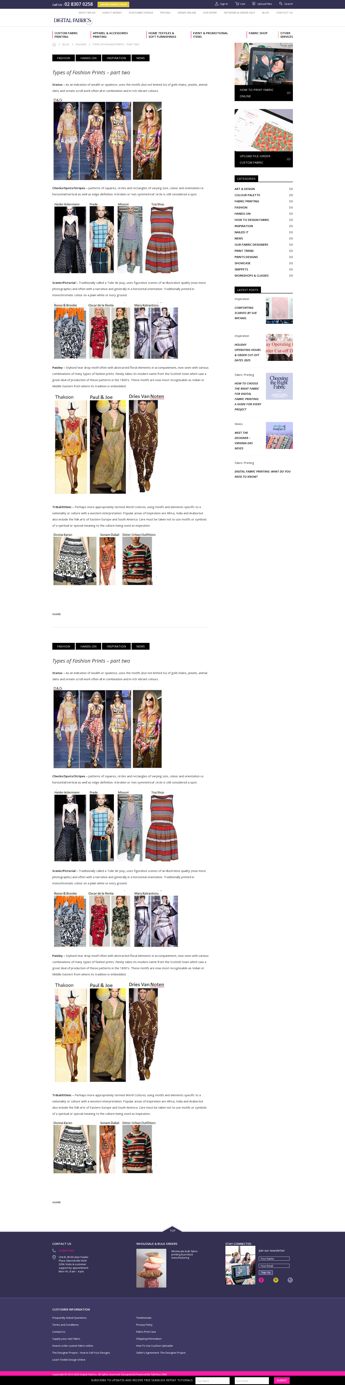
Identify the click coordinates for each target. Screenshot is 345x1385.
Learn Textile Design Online (68, 1359)
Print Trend (244, 250)
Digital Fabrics (73, 21)
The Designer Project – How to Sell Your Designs (81, 1352)
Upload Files (264, 4)
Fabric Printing (247, 201)
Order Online (186, 12)
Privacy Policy (144, 1324)
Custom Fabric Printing (66, 34)
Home (54, 44)
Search (288, 4)
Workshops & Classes (252, 275)
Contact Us (284, 12)
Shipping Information (149, 1338)
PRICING (165, 12)
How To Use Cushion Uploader (154, 1345)
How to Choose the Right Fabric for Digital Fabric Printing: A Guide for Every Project (248, 396)
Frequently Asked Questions (69, 1317)
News (140, 58)
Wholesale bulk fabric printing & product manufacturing (184, 1254)
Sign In (224, 4)
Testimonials (144, 1317)
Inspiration (116, 58)
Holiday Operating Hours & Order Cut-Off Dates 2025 (248, 352)
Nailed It (242, 232)
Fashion (81, 44)
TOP (172, 1230)
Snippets (241, 269)
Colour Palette (247, 195)
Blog (265, 12)
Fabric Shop (258, 33)
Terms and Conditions (65, 1324)
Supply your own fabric (66, 1338)
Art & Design (245, 189)
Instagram (290, 1280)
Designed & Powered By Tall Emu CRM (144, 1374)
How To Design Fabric (252, 219)
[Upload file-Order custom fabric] (264, 111)
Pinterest (275, 1280)
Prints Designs (246, 257)
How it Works (112, 12)
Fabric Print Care (146, 1331)
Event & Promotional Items (210, 34)
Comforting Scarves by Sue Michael (246, 313)
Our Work (210, 12)
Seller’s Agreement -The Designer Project (160, 1352)
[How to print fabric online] (264, 45)
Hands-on (88, 58)
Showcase (243, 263)
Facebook (261, 1280)
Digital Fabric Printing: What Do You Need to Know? (262, 474)
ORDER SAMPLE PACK (113, 4)
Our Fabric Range (141, 12)
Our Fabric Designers (251, 244)
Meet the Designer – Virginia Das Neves (244, 440)
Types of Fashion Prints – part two (91, 72)
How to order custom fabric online (72, 1345)
